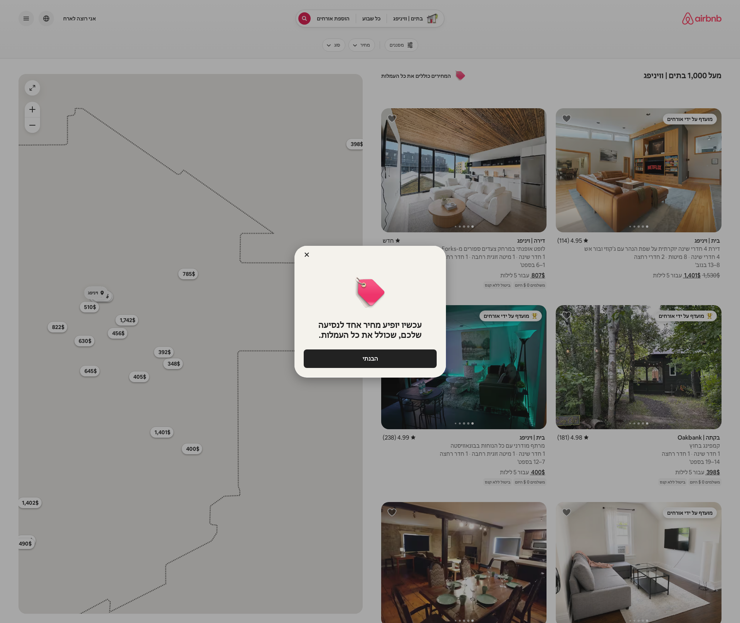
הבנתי (370, 358)
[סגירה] (307, 255)
